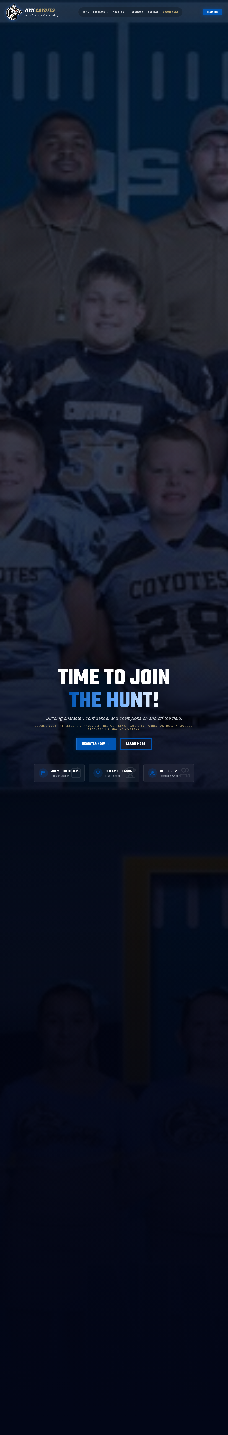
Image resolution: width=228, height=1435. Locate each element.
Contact (153, 12)
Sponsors (138, 12)
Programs (99, 12)
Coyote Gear (170, 12)
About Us (118, 12)
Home (86, 12)
